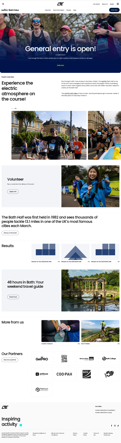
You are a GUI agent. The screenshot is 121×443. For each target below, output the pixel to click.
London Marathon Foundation (105, 410)
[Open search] (3, 4)
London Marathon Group (103, 413)
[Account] (118, 4)
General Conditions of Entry (39, 434)
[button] (12, 108)
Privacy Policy (75, 434)
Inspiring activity (10, 421)
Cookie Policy (85, 434)
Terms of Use (96, 434)
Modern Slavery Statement (108, 434)
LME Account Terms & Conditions (57, 434)
